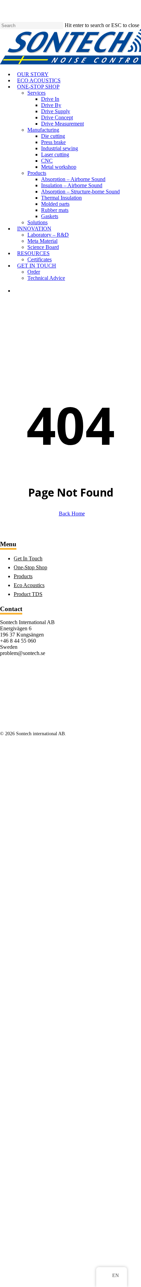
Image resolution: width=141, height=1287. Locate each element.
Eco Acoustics (29, 585)
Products (23, 576)
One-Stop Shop (30, 567)
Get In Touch (28, 558)
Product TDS (28, 594)
